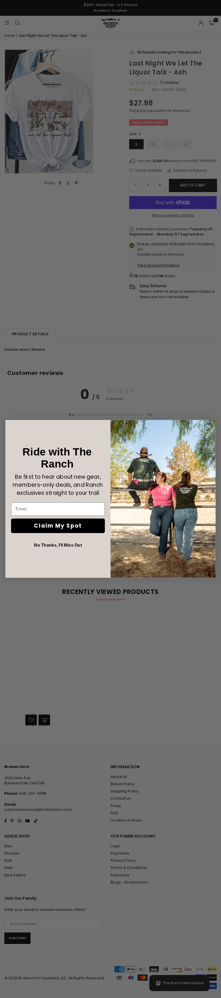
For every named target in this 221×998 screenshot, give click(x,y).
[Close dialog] (209, 427)
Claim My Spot (58, 526)
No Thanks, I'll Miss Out (58, 545)
